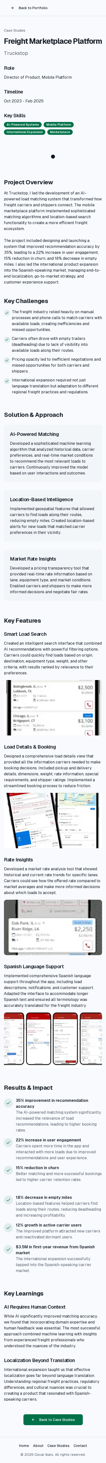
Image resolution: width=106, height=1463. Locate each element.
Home (24, 1446)
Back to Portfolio (33, 8)
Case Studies (14, 30)
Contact (80, 1446)
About (38, 1446)
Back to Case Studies (57, 1420)
